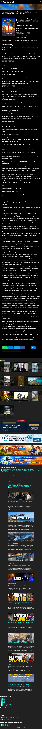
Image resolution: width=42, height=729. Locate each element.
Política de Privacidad (6, 725)
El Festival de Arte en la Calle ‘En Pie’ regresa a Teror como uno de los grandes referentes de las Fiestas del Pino (21, 477)
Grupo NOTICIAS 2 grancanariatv (8, 711)
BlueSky (33, 347)
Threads (28, 347)
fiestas (4, 351)
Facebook (23, 347)
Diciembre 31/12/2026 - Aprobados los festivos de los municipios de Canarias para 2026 (19, 469)
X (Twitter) (17, 347)
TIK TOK (4, 701)
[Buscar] (17, 2)
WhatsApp (5, 347)
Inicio (3, 698)
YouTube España (5, 705)
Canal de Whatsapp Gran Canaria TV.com (10, 709)
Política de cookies (6, 724)
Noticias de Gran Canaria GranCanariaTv (10, 717)
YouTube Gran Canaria (6, 704)
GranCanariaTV (9, 2)
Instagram (4, 699)
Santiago (19, 351)
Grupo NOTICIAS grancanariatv (8, 710)
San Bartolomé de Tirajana (11, 351)
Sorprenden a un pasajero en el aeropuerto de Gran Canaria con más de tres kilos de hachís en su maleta (21, 482)
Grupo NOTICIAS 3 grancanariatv (8, 712)
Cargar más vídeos (21, 420)
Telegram (11, 347)
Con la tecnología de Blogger (22, 727)
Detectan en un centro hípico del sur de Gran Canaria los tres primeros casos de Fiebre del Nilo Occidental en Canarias (19, 486)
